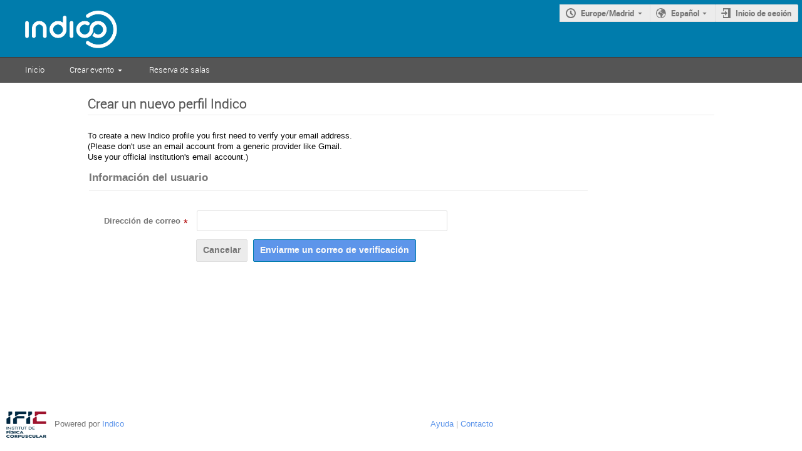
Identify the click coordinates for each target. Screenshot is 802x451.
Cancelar (222, 250)
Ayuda (442, 423)
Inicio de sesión (763, 13)
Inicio (34, 69)
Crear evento (92, 69)
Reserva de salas (179, 69)
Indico (113, 423)
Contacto (477, 423)
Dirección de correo (142, 221)
